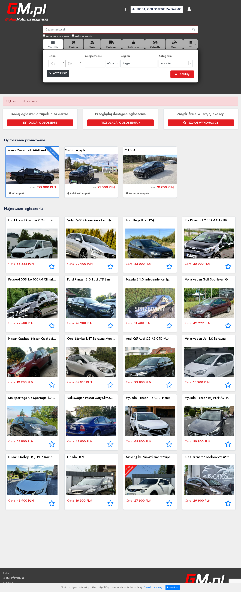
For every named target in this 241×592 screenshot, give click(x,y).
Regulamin (8, 582)
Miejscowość (93, 56)
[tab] (53, 44)
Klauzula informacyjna (13, 577)
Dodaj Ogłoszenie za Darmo (159, 9)
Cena (52, 56)
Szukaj (184, 74)
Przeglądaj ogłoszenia (119, 123)
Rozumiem (172, 587)
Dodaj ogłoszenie (42, 123)
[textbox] (57, 63)
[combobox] (57, 63)
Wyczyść (60, 73)
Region (125, 56)
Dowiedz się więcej (152, 587)
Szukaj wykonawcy (203, 123)
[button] (191, 9)
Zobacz (32, 172)
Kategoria (165, 56)
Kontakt (6, 573)
